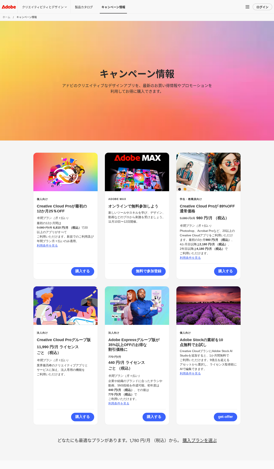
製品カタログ (84, 6)
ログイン (262, 6)
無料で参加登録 (148, 271)
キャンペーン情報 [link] (113, 6)
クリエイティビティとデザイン (43, 6)
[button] (247, 6)
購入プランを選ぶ (200, 440)
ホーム (6, 17)
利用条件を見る (47, 245)
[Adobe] (9, 6)
